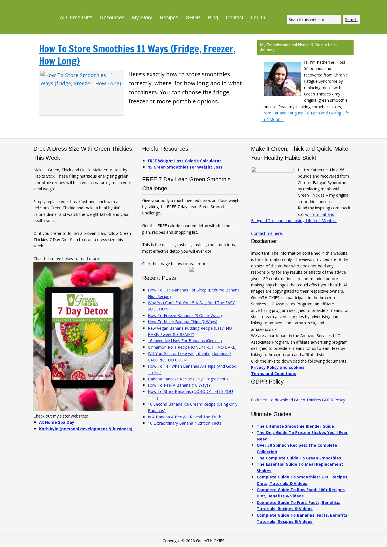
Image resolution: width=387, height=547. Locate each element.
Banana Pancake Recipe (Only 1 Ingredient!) (188, 379)
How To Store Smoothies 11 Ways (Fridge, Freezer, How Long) (137, 55)
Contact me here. (267, 233)
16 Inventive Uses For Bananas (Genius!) (185, 340)
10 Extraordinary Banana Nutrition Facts (185, 423)
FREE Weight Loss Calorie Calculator (184, 160)
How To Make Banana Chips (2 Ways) (182, 321)
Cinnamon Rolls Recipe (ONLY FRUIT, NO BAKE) (192, 347)
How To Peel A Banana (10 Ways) (179, 385)
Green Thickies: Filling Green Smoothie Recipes (28, 11)
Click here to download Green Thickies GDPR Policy (298, 400)
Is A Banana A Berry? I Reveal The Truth (184, 417)
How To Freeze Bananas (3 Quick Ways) (185, 315)
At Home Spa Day (56, 422)
